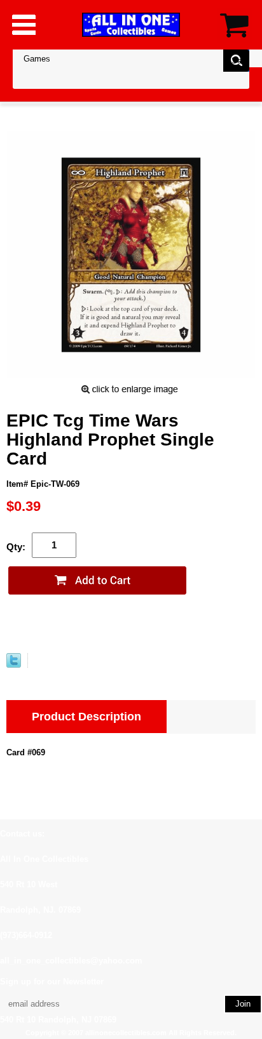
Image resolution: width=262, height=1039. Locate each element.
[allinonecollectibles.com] (131, 24)
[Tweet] (13, 665)
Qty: (15, 546)
